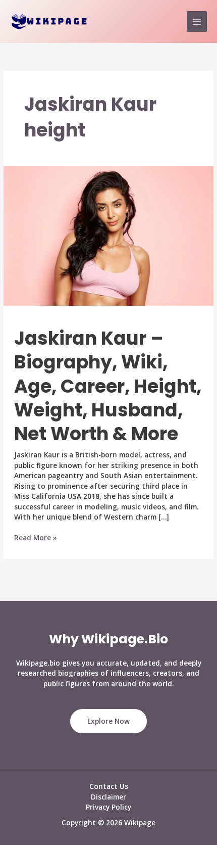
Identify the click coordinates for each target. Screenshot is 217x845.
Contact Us (108, 786)
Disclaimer (108, 797)
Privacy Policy (108, 807)
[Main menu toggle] (197, 21)
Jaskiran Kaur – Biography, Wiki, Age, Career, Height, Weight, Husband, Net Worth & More (107, 386)
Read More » (35, 538)
